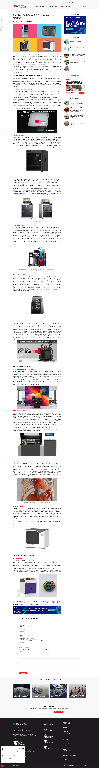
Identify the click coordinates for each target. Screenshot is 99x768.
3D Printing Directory (67, 722)
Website (20, 667)
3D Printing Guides (43, 6)
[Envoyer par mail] (1, 27)
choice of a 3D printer (28, 55)
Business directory (53, 6)
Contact (84, 2)
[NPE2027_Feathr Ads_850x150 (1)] (37, 610)
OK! (21, 762)
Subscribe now (58, 711)
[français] (72, 2)
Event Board (65, 724)
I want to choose (13, 762)
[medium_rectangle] (75, 87)
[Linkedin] (1, 22)
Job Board (65, 726)
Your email (39, 711)
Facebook (19, 603)
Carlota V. (29, 21)
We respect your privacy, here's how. (8, 758)
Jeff (24, 625)
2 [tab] (50, 700)
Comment (21, 651)
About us (65, 765)
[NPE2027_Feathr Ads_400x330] (75, 25)
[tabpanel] (21, 691)
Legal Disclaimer (79, 765)
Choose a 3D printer (67, 723)
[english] (69, 2)
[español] (71, 2)
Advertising (79, 2)
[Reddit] (1, 25)
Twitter (26, 603)
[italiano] (74, 2)
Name (20, 660)
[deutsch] (67, 2)
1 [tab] (48, 700)
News (36, 6)
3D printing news (16, 11)
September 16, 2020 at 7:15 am (73, 624)
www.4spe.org (25, 753)
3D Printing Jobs (68, 6)
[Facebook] (1, 19)
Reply (22, 631)
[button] (2, 766)
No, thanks (5, 762)
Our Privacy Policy (71, 765)
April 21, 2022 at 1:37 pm (74, 635)
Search (84, 6)
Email (20, 663)
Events (60, 6)
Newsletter (56, 603)
